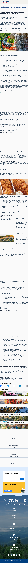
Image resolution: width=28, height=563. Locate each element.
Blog (5, 6)
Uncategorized (14, 463)
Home (2, 6)
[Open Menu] (24, 2)
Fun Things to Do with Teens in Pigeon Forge (13, 414)
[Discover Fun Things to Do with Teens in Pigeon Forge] (14, 410)
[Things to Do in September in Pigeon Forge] (14, 401)
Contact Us (14, 512)
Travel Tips (14, 461)
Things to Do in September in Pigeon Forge (12, 406)
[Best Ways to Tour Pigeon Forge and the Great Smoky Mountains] (14, 393)
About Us (14, 510)
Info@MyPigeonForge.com (14, 549)
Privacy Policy (14, 561)
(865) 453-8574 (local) (14, 539)
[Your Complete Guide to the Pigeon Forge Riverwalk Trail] (14, 418)
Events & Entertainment (14, 445)
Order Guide (7, 490)
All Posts (14, 438)
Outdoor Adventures (14, 456)
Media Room (14, 513)
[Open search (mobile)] (22, 1)
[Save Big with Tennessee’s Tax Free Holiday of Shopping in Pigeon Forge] (14, 426)
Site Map (14, 515)
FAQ (14, 517)
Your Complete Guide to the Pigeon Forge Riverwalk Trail (14, 422)
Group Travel (14, 454)
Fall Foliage (14, 447)
